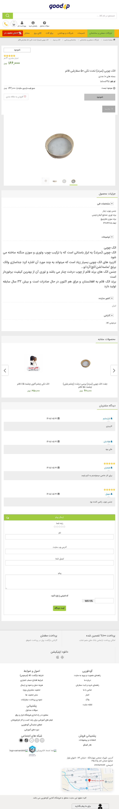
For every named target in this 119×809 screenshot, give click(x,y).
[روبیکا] (21, 741)
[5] (109, 463)
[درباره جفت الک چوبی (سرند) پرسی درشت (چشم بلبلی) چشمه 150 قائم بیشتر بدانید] (85, 363)
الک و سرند (56, 40)
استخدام (16, 33)
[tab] (100, 33)
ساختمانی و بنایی (70, 40)
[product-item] (73, 181)
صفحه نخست (107, 40)
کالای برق (38, 33)
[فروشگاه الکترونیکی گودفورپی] (59, 6)
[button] (87, 779)
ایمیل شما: (59, 558)
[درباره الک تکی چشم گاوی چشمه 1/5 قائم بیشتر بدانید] (33, 363)
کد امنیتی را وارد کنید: (59, 595)
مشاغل (27, 33)
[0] (59, 526)
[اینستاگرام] (41, 741)
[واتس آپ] (36, 741)
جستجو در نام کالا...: (106, 15)
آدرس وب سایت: (59, 547)
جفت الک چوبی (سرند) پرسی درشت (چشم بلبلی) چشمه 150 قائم (85, 386)
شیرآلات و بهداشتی (65, 33)
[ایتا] (26, 741)
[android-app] (62, 658)
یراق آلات (49, 33)
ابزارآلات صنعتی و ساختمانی (100, 33)
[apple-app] (57, 658)
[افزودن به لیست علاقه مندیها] (16, 97)
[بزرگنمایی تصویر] (59, 145)
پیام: (59, 573)
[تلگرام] (31, 741)
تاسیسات (81, 33)
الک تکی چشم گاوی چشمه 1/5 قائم (33, 384)
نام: (59, 532)
